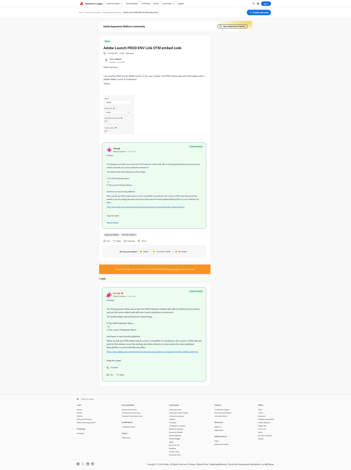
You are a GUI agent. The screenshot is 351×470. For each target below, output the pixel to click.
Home (81, 12)
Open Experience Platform (234, 26)
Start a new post (173, 269)
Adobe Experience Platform (112, 12)
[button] (259, 12)
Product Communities (93, 12)
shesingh (116, 148)
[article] (154, 334)
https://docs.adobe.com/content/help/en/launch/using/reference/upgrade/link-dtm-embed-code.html (146, 207)
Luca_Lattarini (115, 59)
